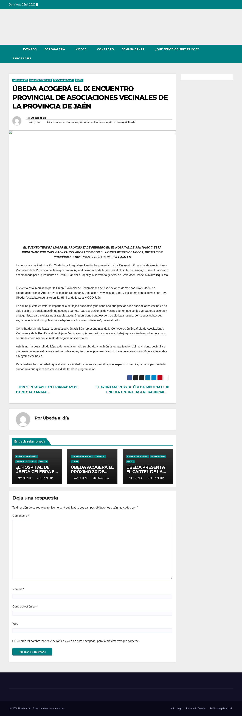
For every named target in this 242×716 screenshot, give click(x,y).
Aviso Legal (176, 708)
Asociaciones (20, 80)
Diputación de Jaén (63, 80)
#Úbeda (130, 122)
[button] (224, 53)
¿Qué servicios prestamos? (177, 49)
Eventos (30, 49)
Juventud (100, 456)
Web (15, 623)
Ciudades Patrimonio (40, 80)
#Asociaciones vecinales (62, 122)
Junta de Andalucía (26, 462)
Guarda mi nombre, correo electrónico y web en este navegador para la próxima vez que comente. (78, 641)
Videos (81, 49)
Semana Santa (134, 49)
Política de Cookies (196, 708)
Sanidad (43, 462)
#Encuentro (116, 122)
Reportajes (22, 58)
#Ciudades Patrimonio (94, 122)
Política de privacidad (221, 708)
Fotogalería (55, 49)
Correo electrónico (24, 606)
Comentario (20, 515)
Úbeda (79, 80)
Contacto (105, 49)
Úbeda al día (38, 117)
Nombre (18, 589)
